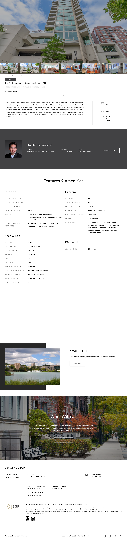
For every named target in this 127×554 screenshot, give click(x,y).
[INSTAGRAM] (110, 536)
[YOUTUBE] (120, 536)
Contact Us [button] (63, 440)
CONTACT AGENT (108, 150)
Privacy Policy (83, 536)
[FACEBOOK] (105, 536)
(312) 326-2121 (95, 476)
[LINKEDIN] (115, 536)
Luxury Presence (22, 536)
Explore (77, 364)
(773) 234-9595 (67, 151)
